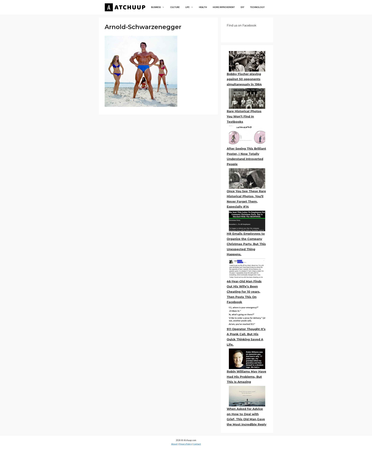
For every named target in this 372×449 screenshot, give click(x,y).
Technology (257, 7)
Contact (197, 444)
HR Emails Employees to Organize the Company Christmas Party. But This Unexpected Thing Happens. (246, 244)
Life (187, 7)
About (174, 444)
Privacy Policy (185, 444)
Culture (175, 7)
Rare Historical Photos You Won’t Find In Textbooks (244, 116)
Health (203, 7)
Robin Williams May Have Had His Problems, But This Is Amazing (246, 377)
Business (156, 7)
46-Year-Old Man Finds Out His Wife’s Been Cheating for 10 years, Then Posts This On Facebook (244, 292)
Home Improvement (224, 7)
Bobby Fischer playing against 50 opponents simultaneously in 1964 (244, 79)
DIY (242, 7)
